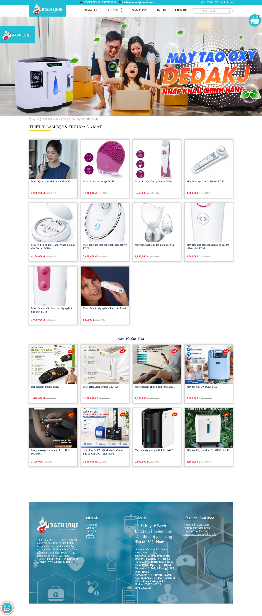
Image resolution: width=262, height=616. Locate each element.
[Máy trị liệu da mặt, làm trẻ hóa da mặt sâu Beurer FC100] (53, 222)
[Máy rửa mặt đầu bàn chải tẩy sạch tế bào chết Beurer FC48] (53, 286)
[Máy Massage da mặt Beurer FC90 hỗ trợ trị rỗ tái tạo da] (208, 159)
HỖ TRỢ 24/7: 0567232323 (99, 2)
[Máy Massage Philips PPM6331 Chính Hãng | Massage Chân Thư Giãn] (157, 364)
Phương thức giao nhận (196, 527)
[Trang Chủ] (47, 8)
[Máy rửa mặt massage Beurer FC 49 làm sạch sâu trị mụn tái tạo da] (105, 159)
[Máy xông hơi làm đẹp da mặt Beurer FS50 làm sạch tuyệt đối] (157, 222)
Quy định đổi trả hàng (195, 531)
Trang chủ (92, 10)
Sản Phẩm (91, 531)
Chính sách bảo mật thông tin (199, 534)
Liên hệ (228, 2)
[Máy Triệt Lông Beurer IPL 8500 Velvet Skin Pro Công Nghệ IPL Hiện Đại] (105, 364)
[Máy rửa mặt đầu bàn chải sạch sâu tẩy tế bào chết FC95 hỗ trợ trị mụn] (208, 222)
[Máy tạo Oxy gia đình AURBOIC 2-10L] (208, 428)
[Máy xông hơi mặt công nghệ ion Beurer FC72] (105, 222)
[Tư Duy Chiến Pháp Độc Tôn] (131, 65)
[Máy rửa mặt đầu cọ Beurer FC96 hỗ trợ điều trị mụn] (157, 159)
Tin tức (219, 2)
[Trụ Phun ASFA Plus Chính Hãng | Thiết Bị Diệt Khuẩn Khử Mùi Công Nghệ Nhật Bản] (105, 428)
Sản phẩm (140, 10)
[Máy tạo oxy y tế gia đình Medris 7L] (157, 428)
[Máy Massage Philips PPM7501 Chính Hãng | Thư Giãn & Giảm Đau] (53, 428)
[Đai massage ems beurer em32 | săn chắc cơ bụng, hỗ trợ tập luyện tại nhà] (53, 364)
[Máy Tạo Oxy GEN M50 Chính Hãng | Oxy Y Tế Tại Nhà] (208, 364)
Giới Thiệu (207, 2)
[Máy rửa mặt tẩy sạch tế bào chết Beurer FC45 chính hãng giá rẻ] (105, 286)
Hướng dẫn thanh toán (196, 524)
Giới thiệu (91, 527)
